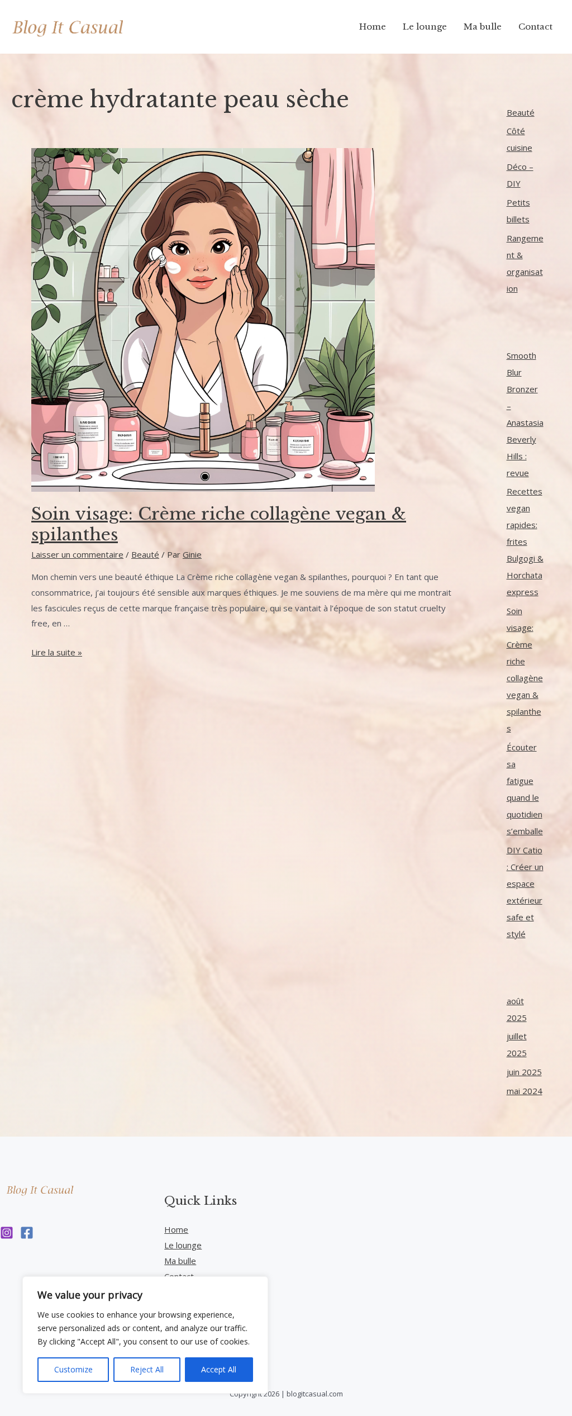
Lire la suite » (56, 652)
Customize (73, 1369)
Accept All (218, 1369)
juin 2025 (524, 1071)
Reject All (147, 1369)
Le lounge (183, 1245)
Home (176, 1229)
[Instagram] (6, 1232)
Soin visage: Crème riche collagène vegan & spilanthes (218, 524)
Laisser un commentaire (77, 554)
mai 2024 (524, 1090)
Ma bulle (180, 1260)
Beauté (145, 554)
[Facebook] (27, 1232)
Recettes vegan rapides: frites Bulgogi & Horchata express (525, 541)
